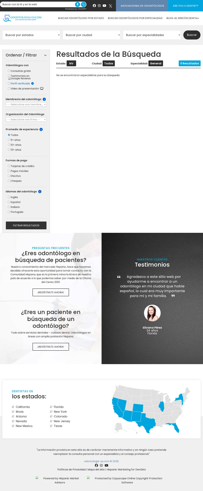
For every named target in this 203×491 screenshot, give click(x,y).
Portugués (17, 212)
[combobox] (26, 104)
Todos (14, 135)
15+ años (16, 150)
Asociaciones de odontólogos (142, 6)
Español (15, 202)
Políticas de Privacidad (71, 469)
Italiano (15, 207)
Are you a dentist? (185, 6)
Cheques (16, 181)
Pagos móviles (19, 171)
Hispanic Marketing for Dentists (126, 469)
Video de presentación (25, 88)
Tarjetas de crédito (22, 166)
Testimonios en (20, 76)
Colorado (60, 416)
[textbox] (26, 104)
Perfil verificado (21, 83)
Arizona (21, 416)
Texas (58, 426)
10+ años (16, 145)
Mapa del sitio (96, 469)
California (23, 407)
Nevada (21, 421)
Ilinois (20, 412)
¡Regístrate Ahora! (51, 292)
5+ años (15, 140)
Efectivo (16, 176)
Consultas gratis (21, 71)
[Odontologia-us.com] (22, 18)
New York (60, 412)
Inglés (14, 197)
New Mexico (24, 426)
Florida (58, 407)
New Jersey (62, 421)
